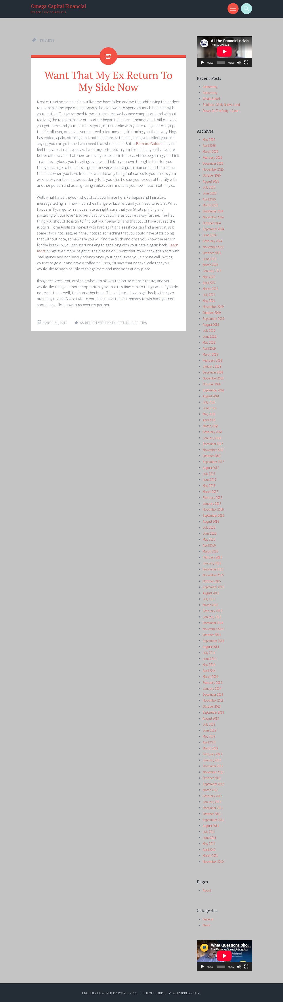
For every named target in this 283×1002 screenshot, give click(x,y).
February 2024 (212, 241)
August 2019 (211, 324)
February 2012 (212, 796)
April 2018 (209, 420)
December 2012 (213, 766)
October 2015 (212, 581)
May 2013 (209, 736)
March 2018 (210, 426)
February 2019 (212, 360)
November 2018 (213, 378)
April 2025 (209, 199)
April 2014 (209, 671)
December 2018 (213, 372)
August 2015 (211, 593)
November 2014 (213, 629)
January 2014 (212, 688)
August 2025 (211, 181)
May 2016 (209, 539)
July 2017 (209, 474)
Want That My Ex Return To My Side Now (108, 81)
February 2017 (212, 497)
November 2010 (213, 861)
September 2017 (213, 462)
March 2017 (210, 492)
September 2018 (213, 390)
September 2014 (213, 641)
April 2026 (209, 145)
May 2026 (209, 139)
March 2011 (210, 855)
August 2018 (211, 396)
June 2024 (209, 235)
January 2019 (212, 366)
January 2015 (212, 617)
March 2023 (210, 265)
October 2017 (212, 456)
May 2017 (209, 486)
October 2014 (212, 635)
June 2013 (209, 730)
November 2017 (213, 450)
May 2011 (209, 844)
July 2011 (209, 832)
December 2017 (213, 444)
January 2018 (212, 438)
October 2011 (212, 814)
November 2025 (213, 169)
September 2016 (213, 515)
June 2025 (209, 193)
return (124, 323)
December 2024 (213, 211)
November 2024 (213, 217)
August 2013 (211, 718)
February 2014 (212, 682)
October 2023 (212, 253)
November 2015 (213, 575)
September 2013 (213, 712)
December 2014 (213, 623)
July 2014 (209, 653)
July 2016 (209, 527)
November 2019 (213, 307)
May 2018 (209, 414)
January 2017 (212, 503)
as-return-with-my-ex (98, 323)
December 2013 (213, 694)
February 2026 (212, 157)
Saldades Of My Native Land (221, 105)
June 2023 (209, 259)
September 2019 (213, 318)
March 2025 (210, 205)
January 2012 (212, 802)
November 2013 (213, 700)
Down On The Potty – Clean (221, 111)
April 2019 (209, 348)
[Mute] (239, 62)
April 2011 (209, 850)
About (207, 890)
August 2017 (211, 468)
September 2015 (213, 587)
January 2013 (212, 760)
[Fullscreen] (246, 62)
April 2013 (209, 742)
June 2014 (209, 659)
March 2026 (210, 151)
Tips (143, 323)
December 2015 (213, 569)
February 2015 (212, 611)
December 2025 (213, 163)
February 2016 (212, 557)
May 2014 (209, 665)
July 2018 (209, 402)
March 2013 (210, 748)
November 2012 (213, 772)
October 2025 (212, 175)
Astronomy (210, 87)
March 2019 (210, 354)
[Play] (202, 62)
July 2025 (209, 187)
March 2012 (210, 790)
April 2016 (209, 545)
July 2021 (209, 295)
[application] (224, 51)
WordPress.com (186, 993)
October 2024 (212, 223)
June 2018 (209, 408)
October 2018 (212, 384)
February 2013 (212, 754)
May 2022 (209, 277)
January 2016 (212, 563)
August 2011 (211, 826)
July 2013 (209, 724)
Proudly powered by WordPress (109, 993)
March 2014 (210, 676)
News (206, 925)
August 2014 (211, 647)
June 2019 (209, 336)
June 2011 (209, 838)
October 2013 (212, 706)
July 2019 (209, 330)
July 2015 (209, 599)
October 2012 (212, 778)
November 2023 (213, 247)
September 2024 (213, 229)
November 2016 (213, 509)
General (208, 919)
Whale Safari (211, 99)
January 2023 (212, 271)
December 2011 (213, 808)
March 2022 (210, 289)
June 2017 (209, 480)
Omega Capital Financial (58, 6)
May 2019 (209, 342)
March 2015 (210, 605)
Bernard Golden (149, 143)
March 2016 (210, 551)
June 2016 (209, 533)
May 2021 (209, 301)
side (135, 323)
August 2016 (211, 521)
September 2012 (213, 784)
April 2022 (209, 283)
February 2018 (212, 432)
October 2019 (212, 313)
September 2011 (213, 820)
